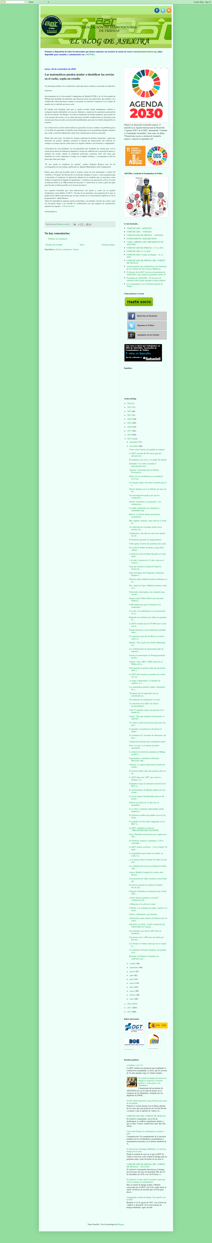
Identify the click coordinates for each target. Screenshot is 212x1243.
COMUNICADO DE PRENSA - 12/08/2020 (145, 235)
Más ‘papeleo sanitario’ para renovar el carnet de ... (147, 521)
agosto (132, 971)
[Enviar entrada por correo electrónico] (74, 224)
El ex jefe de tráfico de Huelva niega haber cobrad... (146, 548)
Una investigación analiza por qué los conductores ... (144, 496)
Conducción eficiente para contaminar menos (147, 741)
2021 (129, 415)
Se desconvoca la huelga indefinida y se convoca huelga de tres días (146, 1150)
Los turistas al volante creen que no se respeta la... (147, 944)
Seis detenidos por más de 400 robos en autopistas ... (145, 932)
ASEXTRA (90, 54)
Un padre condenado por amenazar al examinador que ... (144, 509)
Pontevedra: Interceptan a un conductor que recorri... (147, 593)
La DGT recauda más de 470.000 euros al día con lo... (147, 624)
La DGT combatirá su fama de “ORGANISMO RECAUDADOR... (144, 829)
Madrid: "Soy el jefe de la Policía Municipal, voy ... (147, 643)
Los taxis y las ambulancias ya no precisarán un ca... (147, 612)
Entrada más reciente (53, 244)
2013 (129, 1007)
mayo (132, 983)
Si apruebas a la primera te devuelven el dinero (145, 730)
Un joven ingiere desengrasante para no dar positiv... (146, 797)
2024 (129, 403)
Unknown (60, 224)
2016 (129, 434)
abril (132, 987)
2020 (129, 419)
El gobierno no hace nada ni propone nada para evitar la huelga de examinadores (146, 1180)
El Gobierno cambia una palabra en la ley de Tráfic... (147, 816)
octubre (133, 963)
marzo (132, 991)
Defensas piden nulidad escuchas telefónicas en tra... (148, 580)
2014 (129, 1003)
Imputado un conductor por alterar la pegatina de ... (148, 618)
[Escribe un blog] (81, 224)
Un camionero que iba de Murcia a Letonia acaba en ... (146, 637)
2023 (129, 407)
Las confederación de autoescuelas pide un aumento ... (146, 650)
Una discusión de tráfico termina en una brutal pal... (148, 879)
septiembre (134, 967)
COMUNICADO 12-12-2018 (138, 251)
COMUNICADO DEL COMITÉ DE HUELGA (146, 1115)
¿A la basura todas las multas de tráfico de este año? (148, 860)
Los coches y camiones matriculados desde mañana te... (146, 810)
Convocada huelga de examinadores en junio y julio (145, 1132)
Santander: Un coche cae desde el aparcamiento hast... (142, 464)
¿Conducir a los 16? (135, 1065)
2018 (129, 426)
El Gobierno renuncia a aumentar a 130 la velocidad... (146, 841)
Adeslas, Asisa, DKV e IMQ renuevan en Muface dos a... (146, 662)
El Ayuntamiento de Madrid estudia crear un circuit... (147, 791)
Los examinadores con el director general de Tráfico (145, 285)
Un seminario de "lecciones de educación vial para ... (147, 736)
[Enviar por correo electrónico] (79, 224)
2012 (129, 1011)
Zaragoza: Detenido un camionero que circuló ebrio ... (147, 892)
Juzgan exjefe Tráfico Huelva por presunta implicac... (146, 599)
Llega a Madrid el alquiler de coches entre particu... (146, 873)
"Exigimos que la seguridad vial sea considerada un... (143, 694)
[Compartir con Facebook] (87, 224)
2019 (129, 422)
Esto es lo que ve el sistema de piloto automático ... (144, 746)
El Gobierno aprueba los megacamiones (145, 539)
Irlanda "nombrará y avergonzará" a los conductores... (145, 502)
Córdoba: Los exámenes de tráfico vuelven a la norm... (148, 909)
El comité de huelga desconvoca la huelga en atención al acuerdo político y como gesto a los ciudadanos (152, 1082)
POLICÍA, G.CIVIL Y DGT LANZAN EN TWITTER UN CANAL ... (147, 925)
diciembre (134, 442)
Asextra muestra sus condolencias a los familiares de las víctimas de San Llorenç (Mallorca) (147, 267)
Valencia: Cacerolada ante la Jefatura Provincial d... (144, 471)
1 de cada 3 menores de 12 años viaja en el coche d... (146, 561)
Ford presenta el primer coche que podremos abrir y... (147, 669)
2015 (129, 438)
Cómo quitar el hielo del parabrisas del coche (147, 543)
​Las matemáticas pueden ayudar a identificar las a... (147, 688)
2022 (129, 411)
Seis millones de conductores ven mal (144, 699)
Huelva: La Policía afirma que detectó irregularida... (144, 515)
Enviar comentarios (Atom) (67, 249)
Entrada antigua (108, 244)
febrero (133, 994)
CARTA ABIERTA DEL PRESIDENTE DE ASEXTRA (145, 243)
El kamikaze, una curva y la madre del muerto (148, 459)
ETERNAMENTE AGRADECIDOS (142, 238)
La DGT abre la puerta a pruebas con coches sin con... (147, 675)
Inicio (82, 244)
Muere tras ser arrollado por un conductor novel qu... (146, 477)
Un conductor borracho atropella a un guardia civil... (147, 951)
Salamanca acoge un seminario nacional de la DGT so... (147, 784)
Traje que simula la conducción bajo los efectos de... (145, 567)
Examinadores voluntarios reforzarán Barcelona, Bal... (144, 759)
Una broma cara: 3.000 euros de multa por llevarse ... (146, 938)
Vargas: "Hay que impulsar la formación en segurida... (146, 717)
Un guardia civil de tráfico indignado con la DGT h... (147, 822)
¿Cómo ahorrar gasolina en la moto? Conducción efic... (144, 898)
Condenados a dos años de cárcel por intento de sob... (147, 534)
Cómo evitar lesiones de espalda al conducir (147, 449)
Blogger (121, 1224)
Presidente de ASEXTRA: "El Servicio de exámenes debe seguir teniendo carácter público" (146, 279)
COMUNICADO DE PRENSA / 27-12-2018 (145, 247)
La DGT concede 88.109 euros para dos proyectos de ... (145, 454)
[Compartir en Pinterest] (90, 224)
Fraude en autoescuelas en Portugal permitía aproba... (147, 656)
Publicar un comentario (57, 238)
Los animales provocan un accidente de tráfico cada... (148, 867)
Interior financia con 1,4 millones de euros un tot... (147, 490)
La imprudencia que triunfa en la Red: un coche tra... (146, 854)
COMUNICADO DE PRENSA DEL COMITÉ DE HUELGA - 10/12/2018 (146, 1165)
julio (132, 975)
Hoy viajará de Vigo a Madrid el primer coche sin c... (148, 586)
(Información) (68, 206)
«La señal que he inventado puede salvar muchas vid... (145, 528)
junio (132, 979)
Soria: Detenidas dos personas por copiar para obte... (147, 835)
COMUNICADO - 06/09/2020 (139, 228)
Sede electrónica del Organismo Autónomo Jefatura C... (146, 574)
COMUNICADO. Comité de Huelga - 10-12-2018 (145, 255)
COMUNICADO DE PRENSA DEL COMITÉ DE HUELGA (146, 261)
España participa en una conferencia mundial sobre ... (147, 631)
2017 (129, 430)
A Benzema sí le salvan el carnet (142, 904)
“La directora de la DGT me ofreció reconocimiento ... (143, 704)
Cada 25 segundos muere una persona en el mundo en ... (146, 711)
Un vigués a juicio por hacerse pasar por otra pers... (147, 723)
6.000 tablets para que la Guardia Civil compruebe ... (145, 605)
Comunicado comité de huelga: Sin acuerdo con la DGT (146, 1198)
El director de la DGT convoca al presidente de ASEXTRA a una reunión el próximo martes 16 (146, 273)
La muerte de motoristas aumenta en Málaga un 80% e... (147, 753)
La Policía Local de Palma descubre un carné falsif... (147, 555)
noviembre (134, 446)
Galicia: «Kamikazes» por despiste (143, 914)
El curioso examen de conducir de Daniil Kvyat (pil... (145, 886)
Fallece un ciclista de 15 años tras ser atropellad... (144, 803)
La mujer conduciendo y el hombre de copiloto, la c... (144, 681)
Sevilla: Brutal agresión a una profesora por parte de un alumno (147, 1101)
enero (132, 998)
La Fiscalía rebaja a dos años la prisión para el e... (148, 483)
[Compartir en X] (84, 224)
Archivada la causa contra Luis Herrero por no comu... (148, 919)
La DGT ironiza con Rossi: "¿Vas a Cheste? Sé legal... (148, 848)
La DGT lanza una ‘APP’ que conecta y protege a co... (145, 778)
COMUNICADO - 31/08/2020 (139, 231)
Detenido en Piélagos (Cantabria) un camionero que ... (144, 957)
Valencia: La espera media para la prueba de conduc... (147, 765)
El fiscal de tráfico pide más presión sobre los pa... (147, 772)
